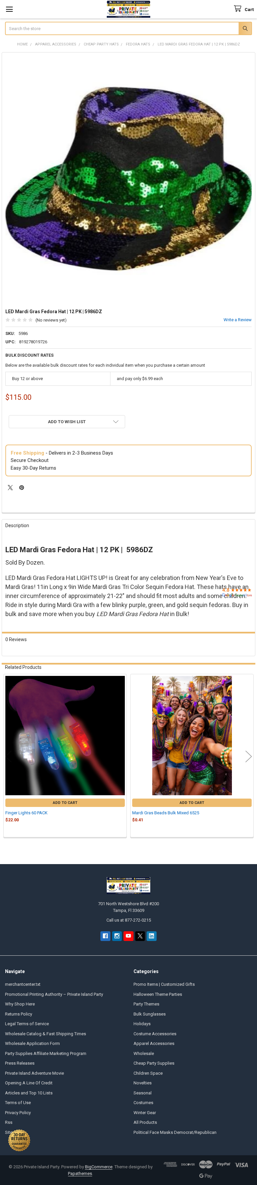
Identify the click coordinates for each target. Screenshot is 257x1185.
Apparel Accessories (154, 1043)
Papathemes (80, 1173)
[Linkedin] (151, 936)
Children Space (148, 1073)
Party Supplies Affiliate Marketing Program (45, 1053)
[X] (10, 487)
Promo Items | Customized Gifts (164, 984)
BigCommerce (98, 1166)
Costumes (143, 1102)
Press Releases (19, 1063)
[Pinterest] (21, 487)
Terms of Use (18, 1102)
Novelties (143, 1082)
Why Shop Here (20, 1003)
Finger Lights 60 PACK (26, 812)
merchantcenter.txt (22, 984)
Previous (8, 756)
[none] (128, 179)
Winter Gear (145, 1112)
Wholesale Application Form (32, 1043)
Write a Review (238, 319)
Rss (8, 1122)
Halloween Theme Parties (158, 994)
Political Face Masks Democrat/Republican (175, 1132)
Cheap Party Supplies (154, 1063)
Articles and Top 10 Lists (29, 1092)
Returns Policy (18, 1014)
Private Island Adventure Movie (34, 1073)
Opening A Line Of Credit (29, 1082)
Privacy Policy (18, 1112)
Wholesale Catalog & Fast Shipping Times (45, 1033)
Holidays (142, 1023)
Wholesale (144, 1053)
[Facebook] (105, 936)
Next (248, 756)
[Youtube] (128, 936)
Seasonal (143, 1092)
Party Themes (146, 1003)
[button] (67, 421)
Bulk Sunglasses (150, 1014)
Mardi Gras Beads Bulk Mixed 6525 (165, 812)
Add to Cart (65, 803)
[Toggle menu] (9, 9)
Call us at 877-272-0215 (128, 920)
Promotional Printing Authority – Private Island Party (54, 994)
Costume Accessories (155, 1033)
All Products (145, 1122)
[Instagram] (117, 936)
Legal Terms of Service (27, 1023)
